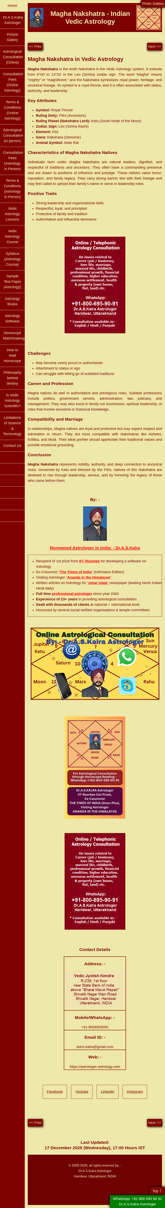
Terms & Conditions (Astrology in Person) (12, 189)
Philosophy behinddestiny (12, 378)
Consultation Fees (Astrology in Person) (13, 161)
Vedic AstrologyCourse (12, 236)
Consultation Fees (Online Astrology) (13, 82)
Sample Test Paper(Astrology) (12, 281)
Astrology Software (12, 318)
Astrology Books (12, 301)
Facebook (55, 1092)
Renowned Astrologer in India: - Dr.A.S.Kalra (95, 547)
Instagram (135, 1092)
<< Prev (35, 46)
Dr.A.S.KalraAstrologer (13, 20)
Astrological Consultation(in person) (13, 135)
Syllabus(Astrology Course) (12, 259)
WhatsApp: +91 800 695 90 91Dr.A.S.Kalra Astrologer (137, 1201)
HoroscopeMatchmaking (14, 335)
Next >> (154, 46)
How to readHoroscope (12, 355)
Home (12, 6)
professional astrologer (72, 594)
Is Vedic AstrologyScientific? (12, 400)
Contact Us (12, 446)
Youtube (81, 1092)
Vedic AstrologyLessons (12, 213)
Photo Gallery (153, 4)
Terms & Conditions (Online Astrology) (12, 110)
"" (76, 572)
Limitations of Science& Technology (12, 426)
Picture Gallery (12, 37)
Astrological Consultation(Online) (13, 57)
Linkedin (107, 1092)
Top (157, 1190)
